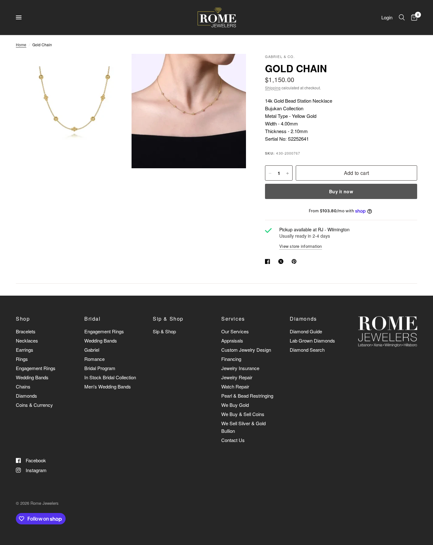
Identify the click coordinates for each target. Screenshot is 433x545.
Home (21, 44)
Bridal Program (99, 368)
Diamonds (26, 395)
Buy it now (341, 192)
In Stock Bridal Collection (110, 377)
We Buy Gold (235, 404)
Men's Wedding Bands (107, 386)
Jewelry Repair (236, 377)
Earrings (24, 349)
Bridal (92, 318)
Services (233, 318)
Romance (94, 359)
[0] (412, 17)
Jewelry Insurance (240, 368)
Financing (231, 359)
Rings (22, 359)
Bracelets (26, 331)
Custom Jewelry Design (246, 349)
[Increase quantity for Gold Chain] (287, 173)
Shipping (273, 87)
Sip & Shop (168, 318)
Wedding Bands (32, 377)
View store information (300, 246)
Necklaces (27, 340)
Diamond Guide (306, 331)
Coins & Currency (34, 404)
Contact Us (233, 440)
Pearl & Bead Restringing (247, 395)
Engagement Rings (35, 368)
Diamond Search (307, 349)
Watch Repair (235, 386)
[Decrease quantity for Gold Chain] (270, 173)
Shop (23, 318)
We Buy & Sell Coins (242, 414)
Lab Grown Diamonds (312, 340)
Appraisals (232, 340)
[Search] (402, 17)
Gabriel (91, 349)
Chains (23, 386)
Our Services (235, 331)
